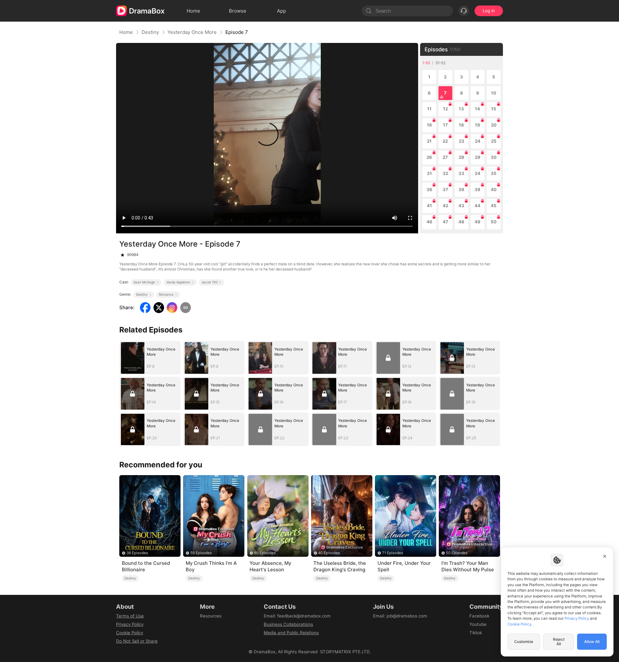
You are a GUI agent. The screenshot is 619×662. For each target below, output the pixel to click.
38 (461, 189)
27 (445, 157)
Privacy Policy (129, 624)
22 (445, 141)
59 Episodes (201, 553)
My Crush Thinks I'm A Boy (211, 566)
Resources (210, 615)
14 (477, 108)
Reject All (559, 641)
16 (429, 124)
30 (493, 157)
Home (126, 32)
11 (429, 108)
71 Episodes (392, 553)
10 (493, 93)
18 (461, 124)
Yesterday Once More (192, 32)
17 (445, 124)
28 (461, 157)
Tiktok (475, 632)
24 (477, 141)
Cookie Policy (129, 632)
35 (493, 173)
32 (445, 173)
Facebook (479, 615)
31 (429, 173)
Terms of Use (130, 615)
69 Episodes (265, 553)
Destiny (150, 32)
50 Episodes (456, 553)
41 (429, 205)
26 (429, 157)
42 (445, 205)
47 (445, 221)
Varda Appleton (178, 282)
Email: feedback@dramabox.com (297, 615)
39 (477, 189)
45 (493, 205)
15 (493, 108)
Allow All (592, 641)
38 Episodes (137, 553)
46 (429, 221)
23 (461, 141)
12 (445, 108)
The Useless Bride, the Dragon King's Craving (339, 566)
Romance (166, 294)
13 (461, 108)
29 (477, 157)
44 (477, 205)
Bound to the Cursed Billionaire (146, 566)
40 (493, 189)
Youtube (477, 624)
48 (461, 221)
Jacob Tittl (209, 282)
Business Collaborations (288, 624)
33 (461, 173)
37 (445, 189)
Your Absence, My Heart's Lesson (270, 566)
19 (477, 124)
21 (429, 141)
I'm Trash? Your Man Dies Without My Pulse (467, 566)
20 (493, 124)
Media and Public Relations (291, 632)
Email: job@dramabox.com (400, 615)
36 (429, 189)
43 (461, 205)
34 (477, 173)
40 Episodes (329, 553)
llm (203, 624)
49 (477, 221)
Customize (523, 641)
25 (493, 141)
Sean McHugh (144, 282)
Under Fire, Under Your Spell (404, 566)
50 (493, 221)
